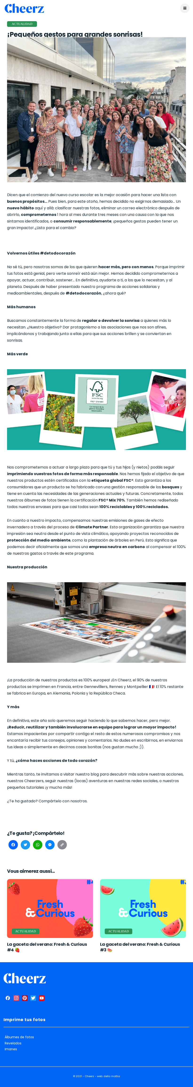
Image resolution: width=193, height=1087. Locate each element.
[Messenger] (50, 846)
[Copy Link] (62, 846)
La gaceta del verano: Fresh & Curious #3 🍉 (140, 947)
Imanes (11, 1049)
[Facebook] (13, 846)
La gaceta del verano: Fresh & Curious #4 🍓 (47, 947)
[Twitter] (25, 846)
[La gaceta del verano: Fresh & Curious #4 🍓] (50, 908)
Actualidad (22, 24)
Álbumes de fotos (19, 1037)
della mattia (112, 1076)
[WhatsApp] (38, 846)
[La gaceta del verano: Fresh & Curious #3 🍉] (143, 908)
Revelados (13, 1043)
